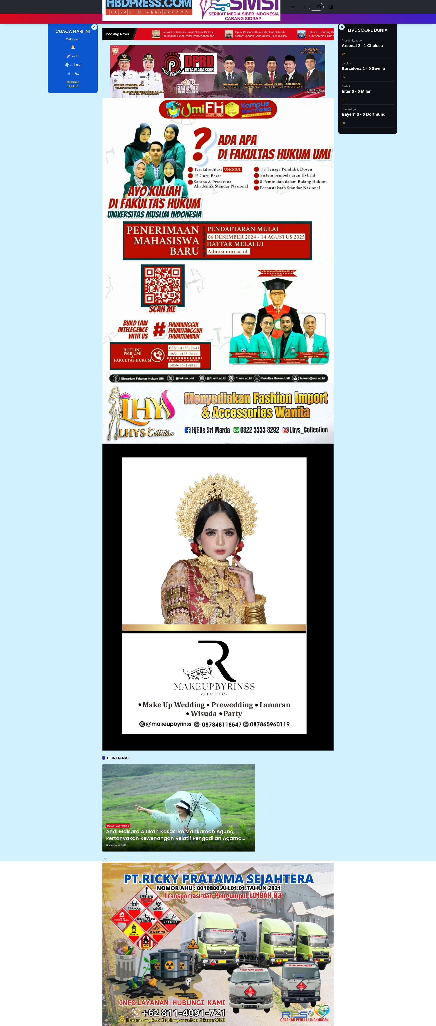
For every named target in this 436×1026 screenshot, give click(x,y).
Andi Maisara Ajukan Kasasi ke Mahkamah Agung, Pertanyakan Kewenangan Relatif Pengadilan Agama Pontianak (174, 835)
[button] (319, 6)
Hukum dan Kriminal (118, 825)
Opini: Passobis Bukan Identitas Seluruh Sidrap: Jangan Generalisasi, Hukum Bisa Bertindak (200, 34)
